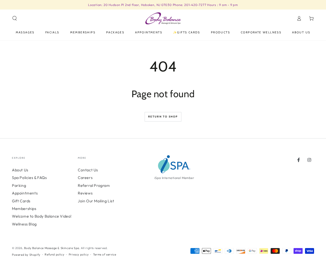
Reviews (85, 193)
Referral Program (94, 185)
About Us (20, 170)
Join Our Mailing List (96, 201)
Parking (19, 185)
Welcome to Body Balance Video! (42, 216)
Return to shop (163, 116)
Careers (85, 177)
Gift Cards (21, 201)
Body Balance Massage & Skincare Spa (51, 248)
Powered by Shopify (26, 254)
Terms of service (104, 254)
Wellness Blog (24, 224)
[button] (14, 18)
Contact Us (88, 170)
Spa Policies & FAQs (29, 177)
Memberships (24, 208)
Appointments (25, 193)
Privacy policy (79, 254)
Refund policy (54, 254)
